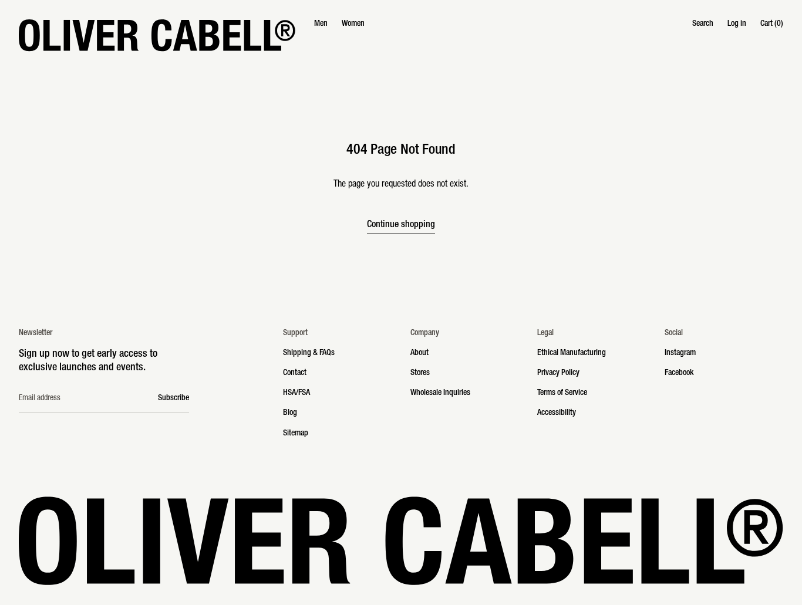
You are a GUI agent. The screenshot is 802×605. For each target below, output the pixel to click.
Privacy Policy (558, 373)
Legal (545, 333)
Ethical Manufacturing (571, 353)
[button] (702, 24)
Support (295, 333)
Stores (420, 373)
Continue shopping (401, 225)
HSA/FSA (296, 393)
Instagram (680, 353)
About (419, 353)
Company (424, 333)
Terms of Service (562, 393)
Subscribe (173, 398)
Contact (294, 373)
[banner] (401, 35)
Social (674, 333)
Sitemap (295, 434)
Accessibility (556, 413)
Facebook (679, 373)
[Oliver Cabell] (157, 35)
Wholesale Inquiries (440, 393)
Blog (290, 413)
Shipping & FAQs (309, 353)
